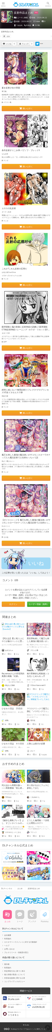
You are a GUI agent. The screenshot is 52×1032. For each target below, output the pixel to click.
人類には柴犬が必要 (36, 743)
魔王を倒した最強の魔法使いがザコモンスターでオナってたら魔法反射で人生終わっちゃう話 (26, 456)
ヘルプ (6, 945)
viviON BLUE (39, 1006)
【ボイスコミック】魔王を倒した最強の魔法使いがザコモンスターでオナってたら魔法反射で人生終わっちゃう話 (26, 523)
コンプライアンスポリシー (14, 981)
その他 (37, 25)
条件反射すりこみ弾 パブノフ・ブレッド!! (21, 150)
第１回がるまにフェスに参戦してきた (38, 786)
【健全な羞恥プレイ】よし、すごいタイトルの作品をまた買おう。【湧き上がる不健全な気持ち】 (13, 824)
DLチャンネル (26, 4)
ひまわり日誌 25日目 (12, 708)
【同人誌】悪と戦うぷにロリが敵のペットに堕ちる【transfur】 (13, 641)
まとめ (20, 888)
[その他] (41, 44)
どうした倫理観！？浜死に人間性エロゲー (38, 821)
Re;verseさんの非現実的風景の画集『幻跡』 (13, 674)
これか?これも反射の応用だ (14, 268)
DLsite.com (14, 998)
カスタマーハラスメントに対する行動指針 (20, 942)
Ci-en (15, 1006)
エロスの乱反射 (9, 208)
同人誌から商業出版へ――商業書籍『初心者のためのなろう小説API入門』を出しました (13, 789)
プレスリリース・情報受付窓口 (16, 952)
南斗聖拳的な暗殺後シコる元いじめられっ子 (38, 674)
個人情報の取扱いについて (14, 974)
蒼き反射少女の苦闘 (11, 87)
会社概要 (7, 935)
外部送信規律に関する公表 (14, 978)
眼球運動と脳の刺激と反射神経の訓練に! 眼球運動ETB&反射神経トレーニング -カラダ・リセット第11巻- (25, 330)
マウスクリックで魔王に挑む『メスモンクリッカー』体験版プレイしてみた (38, 712)
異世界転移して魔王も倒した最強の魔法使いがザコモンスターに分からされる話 (38, 642)
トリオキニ (14, 1013)
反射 (8, 36)
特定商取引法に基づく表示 (14, 971)
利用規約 (7, 939)
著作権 (6, 964)
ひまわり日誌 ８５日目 (13, 743)
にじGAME (39, 998)
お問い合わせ (9, 949)
